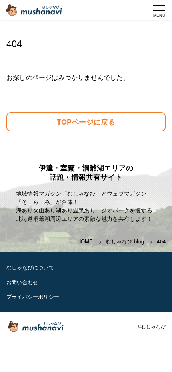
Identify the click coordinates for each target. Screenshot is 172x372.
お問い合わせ (22, 282)
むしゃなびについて (30, 267)
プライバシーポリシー (32, 296)
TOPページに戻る (86, 122)
